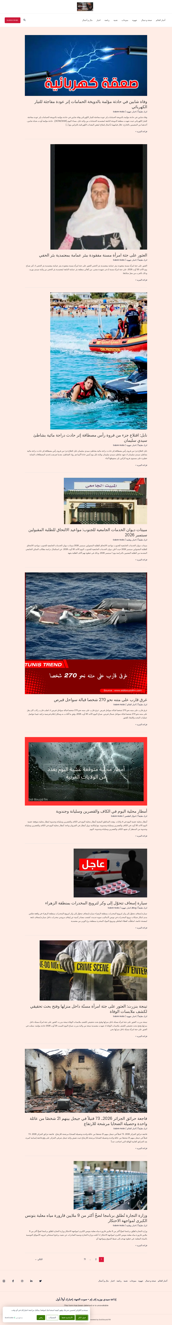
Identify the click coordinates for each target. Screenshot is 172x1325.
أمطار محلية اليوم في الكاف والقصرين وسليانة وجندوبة (101, 811)
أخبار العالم (160, 20)
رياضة (107, 20)
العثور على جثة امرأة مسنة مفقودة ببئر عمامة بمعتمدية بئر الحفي (93, 255)
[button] (24, 20)
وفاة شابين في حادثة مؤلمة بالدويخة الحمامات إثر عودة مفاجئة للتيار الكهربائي (90, 104)
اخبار (98, 20)
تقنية (116, 20)
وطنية (128, 539)
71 (85, 1259)
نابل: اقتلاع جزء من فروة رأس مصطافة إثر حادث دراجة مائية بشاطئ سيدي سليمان (90, 437)
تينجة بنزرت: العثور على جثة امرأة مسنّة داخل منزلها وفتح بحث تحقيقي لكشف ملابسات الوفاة (88, 1008)
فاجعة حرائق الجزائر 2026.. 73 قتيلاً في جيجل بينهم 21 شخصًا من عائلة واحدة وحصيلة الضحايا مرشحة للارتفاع (88, 1121)
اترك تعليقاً (142, 111)
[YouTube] (4, 1281)
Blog (134, 907)
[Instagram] (22, 1281)
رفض (41, 1317)
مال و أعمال (87, 20)
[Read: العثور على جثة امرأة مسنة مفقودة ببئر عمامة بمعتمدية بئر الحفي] (98, 196)
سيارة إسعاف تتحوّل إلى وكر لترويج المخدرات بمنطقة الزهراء (96, 903)
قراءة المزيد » (141, 131)
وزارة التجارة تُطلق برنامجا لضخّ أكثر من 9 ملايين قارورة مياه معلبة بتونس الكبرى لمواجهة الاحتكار (86, 1218)
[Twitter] (40, 1281)
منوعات (125, 20)
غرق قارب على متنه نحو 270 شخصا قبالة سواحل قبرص (100, 700)
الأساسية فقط (67, 1317)
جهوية (134, 20)
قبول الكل (82, 1317)
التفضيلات (52, 1317)
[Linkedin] (31, 1281)
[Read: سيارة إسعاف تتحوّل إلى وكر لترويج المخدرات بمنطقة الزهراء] (110, 872)
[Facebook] (13, 1281)
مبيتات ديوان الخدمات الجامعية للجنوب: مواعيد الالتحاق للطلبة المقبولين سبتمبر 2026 (87, 532)
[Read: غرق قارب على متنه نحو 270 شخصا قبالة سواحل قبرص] (86, 633)
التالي (38, 1259)
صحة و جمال (146, 20)
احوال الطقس (130, 816)
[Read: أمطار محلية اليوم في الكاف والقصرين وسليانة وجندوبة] (86, 771)
